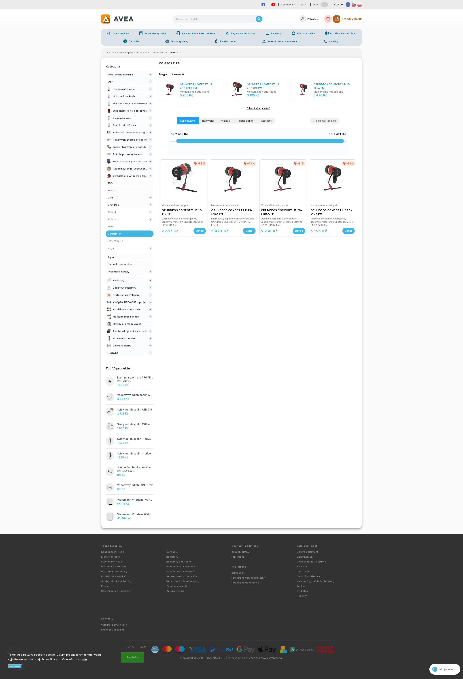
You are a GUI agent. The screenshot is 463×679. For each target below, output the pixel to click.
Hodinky (302, 596)
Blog (304, 4)
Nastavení (15, 666)
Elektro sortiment (307, 552)
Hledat (259, 19)
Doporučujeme (187, 120)
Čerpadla (131, 41)
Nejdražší (226, 120)
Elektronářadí (305, 556)
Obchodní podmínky (245, 546)
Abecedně (266, 120)
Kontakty (288, 4)
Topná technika (118, 33)
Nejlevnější (208, 120)
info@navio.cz (237, 658)
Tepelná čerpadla (177, 586)
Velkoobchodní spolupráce (279, 41)
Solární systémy (176, 41)
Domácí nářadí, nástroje (311, 561)
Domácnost (304, 571)
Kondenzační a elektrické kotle (195, 33)
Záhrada (302, 566)
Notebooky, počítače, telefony (316, 581)
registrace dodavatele (245, 582)
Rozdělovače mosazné (180, 571)
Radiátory (273, 33)
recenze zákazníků (113, 629)
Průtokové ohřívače (113, 566)
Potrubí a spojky (303, 33)
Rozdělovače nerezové (180, 566)
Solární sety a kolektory (116, 591)
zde (84, 659)
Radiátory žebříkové (179, 561)
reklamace (238, 556)
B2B (315, 4)
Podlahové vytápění (152, 33)
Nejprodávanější (245, 120)
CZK (337, 4)
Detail (200, 231)
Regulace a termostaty (240, 33)
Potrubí (105, 586)
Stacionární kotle (111, 561)
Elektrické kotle (111, 556)
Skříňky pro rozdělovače (181, 576)
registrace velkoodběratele (249, 577)
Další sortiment (307, 546)
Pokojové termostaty (114, 571)
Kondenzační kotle (112, 552)
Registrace (239, 566)
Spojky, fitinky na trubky (116, 581)
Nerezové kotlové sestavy (182, 581)
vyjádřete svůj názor (114, 624)
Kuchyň (301, 586)
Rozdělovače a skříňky (339, 33)
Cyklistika (303, 591)
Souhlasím (132, 657)
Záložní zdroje (224, 41)
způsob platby (240, 552)
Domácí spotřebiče (308, 576)
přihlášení (238, 573)
